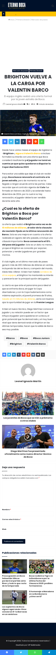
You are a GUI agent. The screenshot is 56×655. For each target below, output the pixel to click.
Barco (11, 338)
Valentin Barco (37, 343)
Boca (25, 338)
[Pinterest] (29, 141)
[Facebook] (5, 141)
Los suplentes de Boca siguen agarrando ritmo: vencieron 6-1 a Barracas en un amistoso (14, 610)
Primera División (23, 19)
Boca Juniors (42, 338)
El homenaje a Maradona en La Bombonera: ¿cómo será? (41, 594)
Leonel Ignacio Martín (14, 104)
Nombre (6, 509)
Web (4, 529)
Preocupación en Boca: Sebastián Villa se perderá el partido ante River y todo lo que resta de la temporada (14, 581)
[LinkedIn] (17, 141)
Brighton (17, 343)
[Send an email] (24, 104)
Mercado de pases (39, 19)
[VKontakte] (33, 355)
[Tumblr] (23, 141)
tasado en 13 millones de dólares (18, 298)
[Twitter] (11, 141)
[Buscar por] (52, 7)
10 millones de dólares (14, 227)
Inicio (12, 19)
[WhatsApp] (41, 141)
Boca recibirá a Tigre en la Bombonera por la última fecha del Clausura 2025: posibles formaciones (41, 581)
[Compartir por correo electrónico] (38, 355)
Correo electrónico (11, 519)
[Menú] (3, 7)
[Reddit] (35, 141)
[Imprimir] (43, 355)
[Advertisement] (28, 45)
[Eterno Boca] (17, 6)
